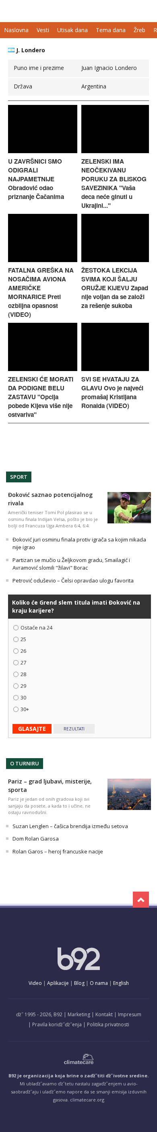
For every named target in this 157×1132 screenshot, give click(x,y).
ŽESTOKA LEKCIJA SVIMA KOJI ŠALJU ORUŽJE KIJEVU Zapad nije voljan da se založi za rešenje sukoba (114, 288)
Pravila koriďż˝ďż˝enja (57, 1024)
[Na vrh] (141, 900)
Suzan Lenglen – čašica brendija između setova (70, 826)
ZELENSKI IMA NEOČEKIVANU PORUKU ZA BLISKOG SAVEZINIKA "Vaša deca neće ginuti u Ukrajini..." (114, 183)
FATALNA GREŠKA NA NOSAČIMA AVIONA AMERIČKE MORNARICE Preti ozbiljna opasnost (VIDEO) (41, 292)
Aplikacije (58, 983)
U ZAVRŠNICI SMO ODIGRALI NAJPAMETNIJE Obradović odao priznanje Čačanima (36, 179)
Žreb (139, 30)
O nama (99, 983)
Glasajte (32, 728)
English (121, 983)
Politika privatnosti (108, 1024)
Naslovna (16, 30)
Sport (18, 476)
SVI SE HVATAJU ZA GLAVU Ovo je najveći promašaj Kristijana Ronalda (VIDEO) (112, 392)
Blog (79, 983)
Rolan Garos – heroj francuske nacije (57, 851)
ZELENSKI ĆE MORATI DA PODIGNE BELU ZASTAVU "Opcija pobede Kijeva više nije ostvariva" (40, 397)
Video (35, 983)
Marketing (79, 1014)
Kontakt (104, 1014)
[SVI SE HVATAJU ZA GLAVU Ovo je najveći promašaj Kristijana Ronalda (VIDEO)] (115, 369)
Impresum (129, 1014)
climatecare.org (87, 1100)
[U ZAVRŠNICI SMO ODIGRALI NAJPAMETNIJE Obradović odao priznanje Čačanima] (42, 151)
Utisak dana (72, 30)
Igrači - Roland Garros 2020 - (41, 11)
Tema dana (111, 30)
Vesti (43, 30)
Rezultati (74, 729)
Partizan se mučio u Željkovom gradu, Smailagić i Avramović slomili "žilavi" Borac (71, 564)
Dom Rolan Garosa (35, 838)
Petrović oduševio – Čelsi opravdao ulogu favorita (73, 580)
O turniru (24, 763)
